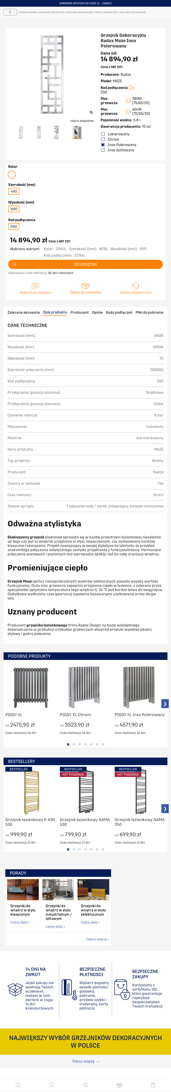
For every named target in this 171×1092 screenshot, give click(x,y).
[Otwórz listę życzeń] (119, 1085)
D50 (13, 227)
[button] (51, 1085)
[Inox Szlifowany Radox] (11, 174)
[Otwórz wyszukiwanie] (86, 1085)
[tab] (68, 744)
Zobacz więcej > (97, 939)
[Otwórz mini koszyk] (153, 1085)
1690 (14, 209)
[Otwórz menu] (18, 1085)
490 (14, 191)
